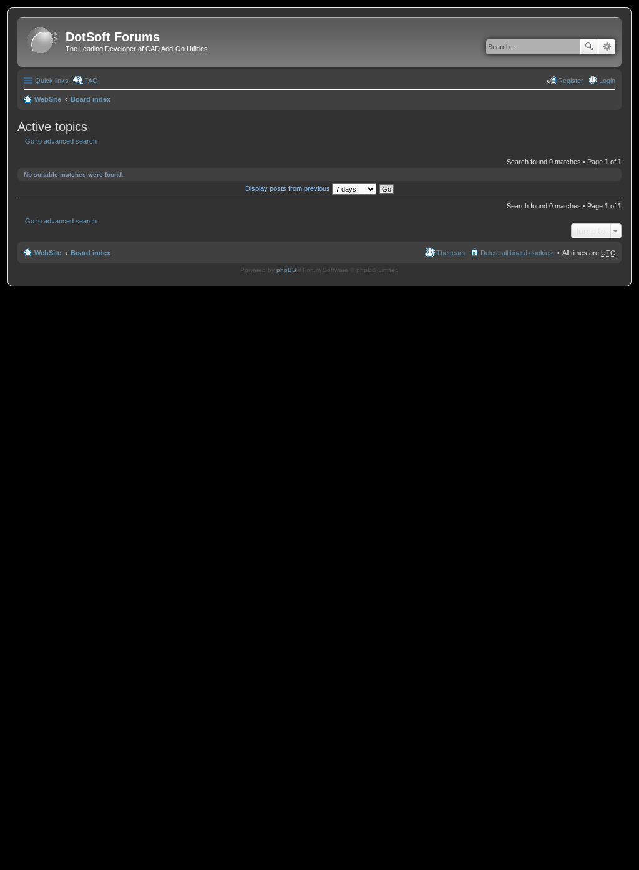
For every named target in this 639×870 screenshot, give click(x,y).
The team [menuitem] (450, 253)
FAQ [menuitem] (91, 80)
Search (589, 46)
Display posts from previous (288, 188)
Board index (90, 99)
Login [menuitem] (607, 80)
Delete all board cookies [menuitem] (516, 253)
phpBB (286, 269)
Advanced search (606, 46)
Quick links (52, 80)
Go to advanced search (61, 141)
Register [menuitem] (570, 80)
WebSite (47, 99)
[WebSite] (43, 41)
